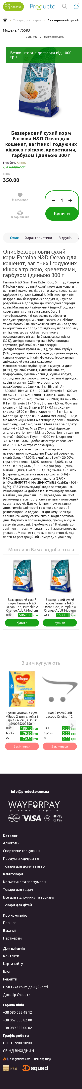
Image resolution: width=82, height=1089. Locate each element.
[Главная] (5, 20)
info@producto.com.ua (30, 791)
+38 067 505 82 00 (17, 1020)
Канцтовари (13, 874)
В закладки (20, 199)
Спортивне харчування (21, 851)
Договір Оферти (16, 995)
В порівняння (20, 217)
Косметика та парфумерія (24, 882)
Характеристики (38, 238)
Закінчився (22, 746)
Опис (14, 238)
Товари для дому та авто (24, 866)
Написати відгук (54, 36)
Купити (62, 213)
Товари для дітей (17, 905)
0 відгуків (31, 36)
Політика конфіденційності (25, 987)
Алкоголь (11, 843)
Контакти (11, 956)
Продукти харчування (21, 858)
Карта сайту (13, 964)
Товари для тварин (18, 889)
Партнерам (12, 938)
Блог (7, 971)
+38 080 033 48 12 (17, 1012)
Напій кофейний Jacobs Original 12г (60, 714)
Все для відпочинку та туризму (29, 897)
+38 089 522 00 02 (17, 1028)
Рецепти (10, 979)
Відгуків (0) (64, 239)
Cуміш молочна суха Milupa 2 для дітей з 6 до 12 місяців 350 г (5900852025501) (22, 718)
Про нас (9, 923)
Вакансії (9, 930)
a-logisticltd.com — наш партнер (30, 1059)
